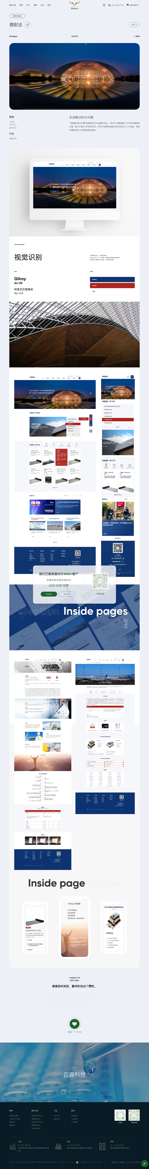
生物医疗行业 (36, 1128)
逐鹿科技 (114, 1162)
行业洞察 (74, 1122)
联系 (49, 5)
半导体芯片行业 (37, 1122)
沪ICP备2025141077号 (65, 1162)
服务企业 (57, 1119)
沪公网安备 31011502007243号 (90, 1162)
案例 (28, 5)
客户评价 (57, 1116)
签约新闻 (74, 1116)
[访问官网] (28, 24)
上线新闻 (74, 1119)
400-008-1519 (118, 5)
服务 (21, 5)
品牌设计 (12, 1122)
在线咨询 (49, 594)
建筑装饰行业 (36, 1125)
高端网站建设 (13, 1116)
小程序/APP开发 (14, 1119)
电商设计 (12, 1125)
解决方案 (12, 5)
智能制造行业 (36, 1119)
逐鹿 (35, 5)
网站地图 (137, 1162)
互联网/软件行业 (37, 1116)
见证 (42, 5)
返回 (133, 24)
